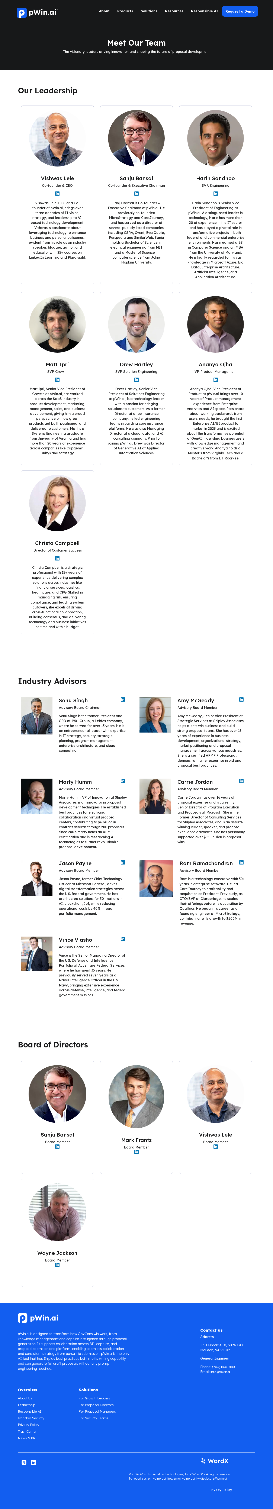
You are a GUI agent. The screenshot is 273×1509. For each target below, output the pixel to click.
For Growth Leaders (94, 1398)
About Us (25, 1398)
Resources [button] (174, 11)
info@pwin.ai (221, 1372)
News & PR (26, 1438)
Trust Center (27, 1431)
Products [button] (125, 11)
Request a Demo (240, 11)
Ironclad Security (31, 1418)
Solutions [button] (149, 11)
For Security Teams (93, 1418)
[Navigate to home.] (37, 11)
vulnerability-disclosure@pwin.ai (204, 1478)
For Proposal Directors (96, 1405)
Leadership (26, 1405)
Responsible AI (204, 11)
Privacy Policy (28, 1425)
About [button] (104, 11)
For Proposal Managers (97, 1411)
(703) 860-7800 (224, 1367)
